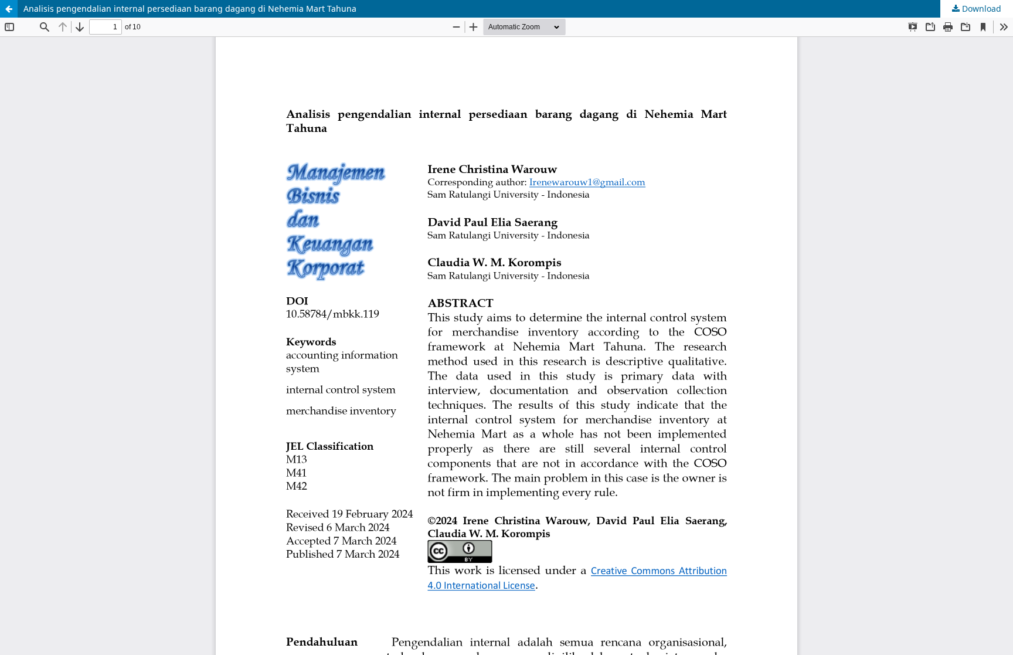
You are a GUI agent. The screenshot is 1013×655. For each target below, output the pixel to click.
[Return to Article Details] (9, 9)
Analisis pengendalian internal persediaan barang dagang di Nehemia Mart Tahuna (189, 8)
